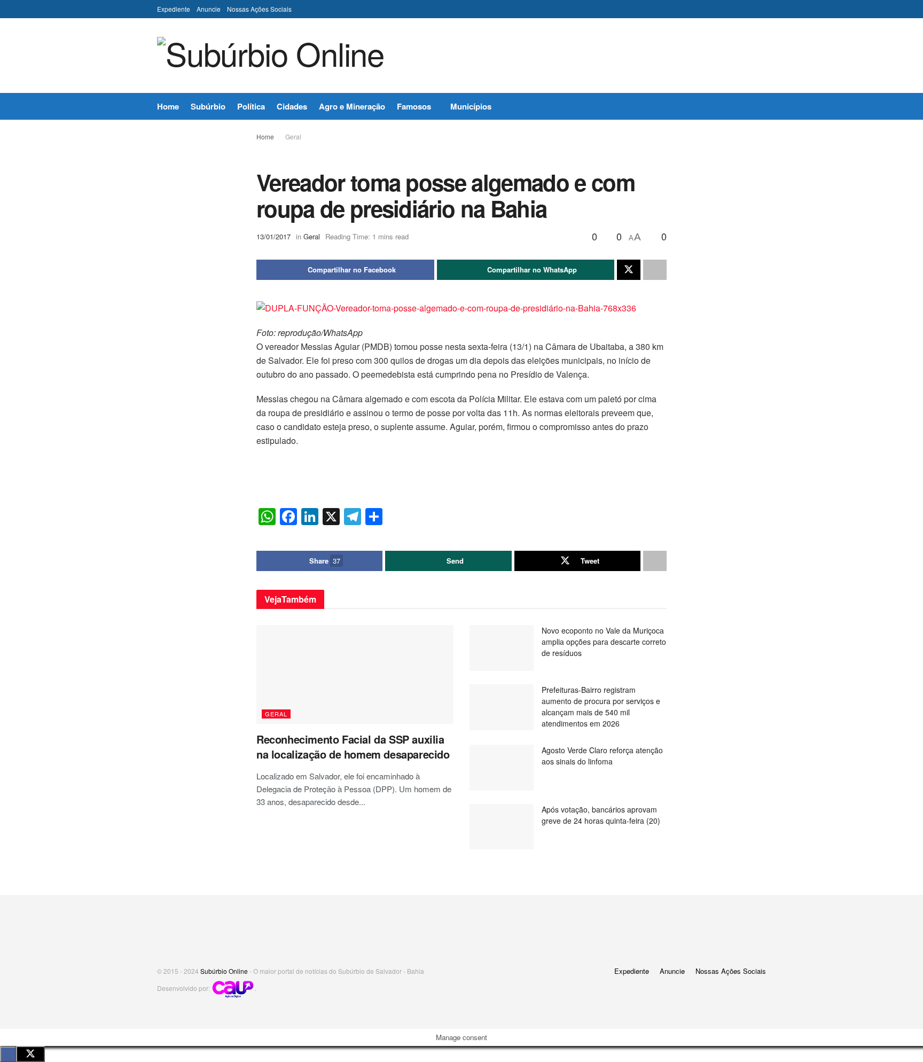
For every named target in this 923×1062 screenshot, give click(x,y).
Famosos (414, 106)
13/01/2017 (273, 236)
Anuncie (209, 8)
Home (168, 106)
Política (251, 106)
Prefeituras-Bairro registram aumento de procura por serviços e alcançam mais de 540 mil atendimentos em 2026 (601, 706)
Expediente (173, 8)
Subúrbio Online (224, 970)
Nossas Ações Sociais (259, 8)
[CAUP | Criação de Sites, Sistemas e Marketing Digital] (233, 988)
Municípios (470, 106)
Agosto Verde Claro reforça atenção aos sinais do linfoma (602, 756)
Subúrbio (208, 106)
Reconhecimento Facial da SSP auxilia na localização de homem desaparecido (353, 746)
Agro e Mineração (352, 106)
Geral (293, 136)
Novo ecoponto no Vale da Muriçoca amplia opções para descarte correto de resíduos (604, 641)
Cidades (292, 106)
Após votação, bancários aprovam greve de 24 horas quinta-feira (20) (601, 815)
